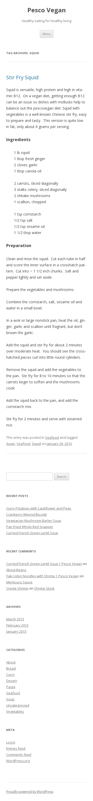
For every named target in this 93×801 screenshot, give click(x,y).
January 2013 (16, 631)
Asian (10, 443)
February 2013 (17, 625)
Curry (10, 674)
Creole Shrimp (17, 588)
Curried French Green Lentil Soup (32, 533)
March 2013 (15, 619)
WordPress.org (18, 760)
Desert (11, 680)
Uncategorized (17, 705)
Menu (47, 34)
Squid (36, 443)
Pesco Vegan (46, 10)
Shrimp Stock (44, 588)
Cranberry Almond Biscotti (26, 514)
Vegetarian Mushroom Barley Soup (33, 520)
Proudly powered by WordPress (29, 791)
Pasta (10, 687)
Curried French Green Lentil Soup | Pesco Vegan (44, 563)
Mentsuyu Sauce (19, 582)
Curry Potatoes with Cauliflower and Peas (38, 508)
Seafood (52, 437)
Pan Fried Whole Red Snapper (29, 526)
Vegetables (15, 711)
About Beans (16, 570)
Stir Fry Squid (22, 77)
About (11, 662)
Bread (11, 668)
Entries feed (15, 748)
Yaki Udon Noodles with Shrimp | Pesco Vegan (42, 576)
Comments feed (18, 754)
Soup (10, 699)
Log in (10, 742)
